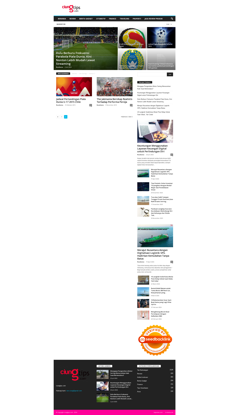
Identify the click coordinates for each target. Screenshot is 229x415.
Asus (139, 391)
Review (73, 19)
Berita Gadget (86, 19)
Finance (112, 19)
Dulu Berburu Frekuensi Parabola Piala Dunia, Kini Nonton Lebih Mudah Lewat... (121, 396)
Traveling (124, 19)
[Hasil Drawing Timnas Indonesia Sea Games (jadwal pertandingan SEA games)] (161, 59)
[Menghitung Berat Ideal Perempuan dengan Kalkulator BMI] (143, 315)
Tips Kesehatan (142, 388)
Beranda (62, 19)
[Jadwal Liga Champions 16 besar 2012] (161, 37)
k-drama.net (169, 412)
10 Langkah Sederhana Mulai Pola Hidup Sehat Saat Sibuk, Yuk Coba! (153, 113)
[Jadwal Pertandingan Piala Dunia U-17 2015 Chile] (74, 86)
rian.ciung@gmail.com (74, 391)
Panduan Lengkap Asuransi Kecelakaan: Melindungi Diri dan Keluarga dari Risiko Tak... (161, 212)
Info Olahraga (83, 73)
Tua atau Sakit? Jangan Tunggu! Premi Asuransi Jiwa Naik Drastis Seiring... (162, 199)
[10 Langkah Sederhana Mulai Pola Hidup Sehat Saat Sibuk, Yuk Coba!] (143, 280)
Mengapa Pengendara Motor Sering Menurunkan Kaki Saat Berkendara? (154, 87)
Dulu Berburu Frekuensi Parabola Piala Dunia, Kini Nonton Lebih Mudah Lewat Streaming (75, 58)
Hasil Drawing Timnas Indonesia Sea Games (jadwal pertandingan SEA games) (161, 66)
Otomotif (100, 19)
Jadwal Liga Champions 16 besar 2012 (160, 45)
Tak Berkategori (142, 370)
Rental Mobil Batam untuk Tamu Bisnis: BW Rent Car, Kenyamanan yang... (160, 290)
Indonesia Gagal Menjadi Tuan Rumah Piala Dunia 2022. (131, 67)
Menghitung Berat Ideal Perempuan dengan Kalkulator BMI (160, 314)
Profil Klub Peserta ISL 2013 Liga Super (131, 45)
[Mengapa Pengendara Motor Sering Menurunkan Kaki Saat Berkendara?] (103, 374)
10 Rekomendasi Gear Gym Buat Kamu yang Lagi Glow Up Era (161, 302)
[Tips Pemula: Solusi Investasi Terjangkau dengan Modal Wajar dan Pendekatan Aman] (143, 186)
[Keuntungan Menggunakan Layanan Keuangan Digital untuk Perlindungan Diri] (155, 131)
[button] (171, 18)
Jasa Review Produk (154, 19)
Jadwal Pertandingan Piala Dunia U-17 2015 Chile (71, 101)
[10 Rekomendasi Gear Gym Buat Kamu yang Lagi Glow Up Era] (143, 303)
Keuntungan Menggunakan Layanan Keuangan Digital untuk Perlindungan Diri (153, 94)
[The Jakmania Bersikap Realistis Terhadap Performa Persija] (115, 86)
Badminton (61, 24)
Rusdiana (59, 67)
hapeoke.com (158, 412)
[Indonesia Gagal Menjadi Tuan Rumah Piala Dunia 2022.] (132, 61)
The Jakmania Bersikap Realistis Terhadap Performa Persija (114, 101)
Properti (137, 19)
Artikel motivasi (142, 377)
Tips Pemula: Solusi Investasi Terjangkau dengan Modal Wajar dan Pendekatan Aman (162, 186)
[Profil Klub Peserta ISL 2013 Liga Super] (132, 38)
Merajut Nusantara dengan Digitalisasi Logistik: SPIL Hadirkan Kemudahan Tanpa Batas (153, 107)
